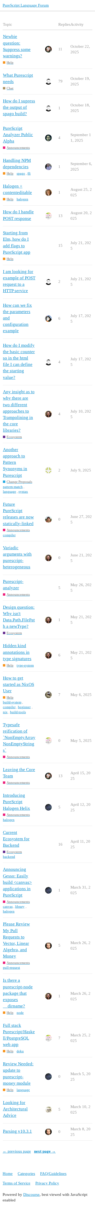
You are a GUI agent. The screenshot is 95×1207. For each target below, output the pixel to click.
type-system (25, 665)
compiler (9, 535)
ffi (29, 173)
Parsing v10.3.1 (17, 1131)
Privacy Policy (47, 1183)
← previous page (17, 1151)
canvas (8, 907)
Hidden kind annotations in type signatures (17, 652)
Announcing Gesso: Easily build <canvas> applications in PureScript (17, 882)
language (9, 492)
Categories (26, 1173)
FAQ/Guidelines (53, 1173)
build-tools (18, 712)
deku (20, 1051)
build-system (12, 702)
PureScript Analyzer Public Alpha (18, 135)
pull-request (11, 968)
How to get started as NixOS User (18, 684)
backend (9, 857)
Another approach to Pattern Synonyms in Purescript (15, 462)
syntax (23, 492)
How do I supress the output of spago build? (19, 107)
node (20, 1013)
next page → (45, 1151)
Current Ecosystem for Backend (16, 839)
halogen (22, 199)
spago (21, 173)
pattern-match (13, 487)
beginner (24, 707)
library (20, 907)
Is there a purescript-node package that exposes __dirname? (18, 993)
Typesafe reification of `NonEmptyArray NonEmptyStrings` (19, 737)
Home (8, 1173)
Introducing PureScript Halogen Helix (16, 802)
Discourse (31, 1194)
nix (5, 712)
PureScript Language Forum (26, 5)
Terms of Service (16, 1183)
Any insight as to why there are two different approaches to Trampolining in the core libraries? (19, 411)
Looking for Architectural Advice (15, 1109)
